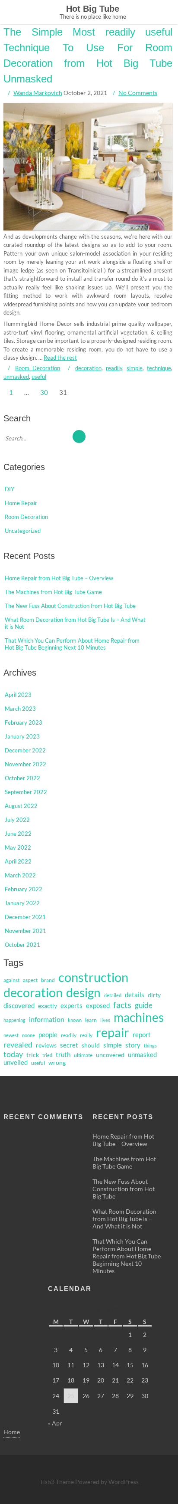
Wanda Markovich (37, 92)
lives (105, 1020)
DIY (9, 489)
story (132, 1045)
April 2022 (18, 861)
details (134, 994)
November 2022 (25, 764)
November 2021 (25, 930)
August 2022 (21, 805)
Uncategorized (23, 530)
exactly (47, 1005)
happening (14, 1020)
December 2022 (25, 750)
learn (91, 1020)
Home (11, 1431)
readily (114, 368)
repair (112, 1032)
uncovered (110, 1054)
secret (69, 1045)
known (75, 1020)
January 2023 (22, 736)
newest (11, 1035)
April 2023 (18, 694)
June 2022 (18, 833)
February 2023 (23, 722)
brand (48, 980)
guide (144, 1005)
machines (139, 1017)
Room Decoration (37, 368)
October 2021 (22, 944)
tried (47, 1055)
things (150, 1045)
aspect (30, 980)
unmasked (16, 376)
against (11, 980)
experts (71, 1005)
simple (135, 368)
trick (32, 1054)
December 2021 (25, 916)
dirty (154, 995)
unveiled (15, 1062)
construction (93, 977)
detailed (112, 995)
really (86, 1035)
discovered (19, 1005)
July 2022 (17, 819)
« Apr (55, 1423)
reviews (46, 1045)
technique (159, 368)
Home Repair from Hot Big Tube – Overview (59, 578)
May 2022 (18, 847)
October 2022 (22, 778)
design (83, 992)
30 (44, 392)
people (47, 1034)
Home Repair (21, 502)
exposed (98, 1005)
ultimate (83, 1055)
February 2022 (23, 889)
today (13, 1054)
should (91, 1045)
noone (28, 1035)
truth (63, 1054)
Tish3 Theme (57, 1481)
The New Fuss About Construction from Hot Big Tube (70, 605)
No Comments (137, 92)
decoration (88, 368)
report (142, 1034)
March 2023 (20, 708)
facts (122, 1005)
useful (39, 376)
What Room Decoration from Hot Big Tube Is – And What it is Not (124, 1219)
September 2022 (26, 791)
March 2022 (20, 875)
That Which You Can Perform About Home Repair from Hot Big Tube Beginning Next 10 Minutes (72, 644)
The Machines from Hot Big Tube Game (53, 591)
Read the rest (60, 357)
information (46, 1019)
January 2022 (22, 903)
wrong (57, 1062)
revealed (17, 1044)
